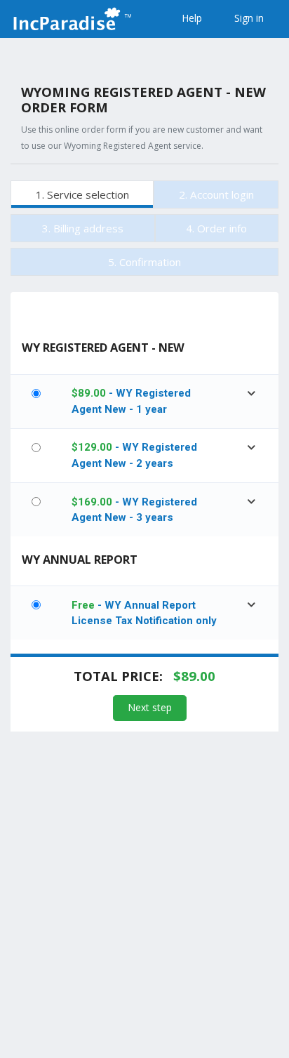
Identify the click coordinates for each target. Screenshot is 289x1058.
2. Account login (216, 194)
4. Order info (216, 228)
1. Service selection (82, 194)
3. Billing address (82, 228)
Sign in (249, 18)
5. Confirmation (144, 262)
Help (192, 18)
